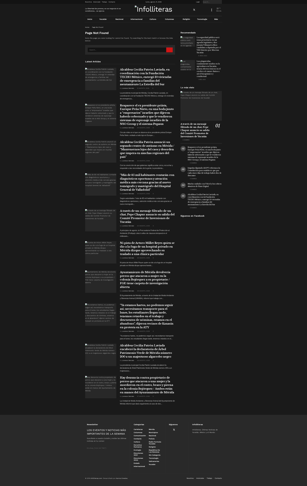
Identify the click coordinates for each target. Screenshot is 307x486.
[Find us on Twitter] (194, 9)
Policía (151, 439)
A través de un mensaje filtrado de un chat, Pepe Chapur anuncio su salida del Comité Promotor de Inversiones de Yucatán (194, 130)
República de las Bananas (154, 451)
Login (198, 2)
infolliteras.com (96, 478)
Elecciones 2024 (138, 459)
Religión (186, 19)
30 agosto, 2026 (143, 128)
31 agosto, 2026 (143, 88)
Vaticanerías (154, 461)
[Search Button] (220, 2)
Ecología (137, 450)
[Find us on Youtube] (198, 10)
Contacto (112, 2)
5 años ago (202, 56)
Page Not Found (97, 27)
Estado (137, 463)
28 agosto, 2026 (143, 291)
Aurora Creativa (121, 478)
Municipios (153, 432)
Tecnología (202, 19)
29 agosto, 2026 (143, 258)
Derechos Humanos (138, 446)
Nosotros (88, 2)
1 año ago (202, 79)
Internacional (136, 19)
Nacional (119, 19)
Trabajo (104, 2)
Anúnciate (96, 2)
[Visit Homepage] (153, 10)
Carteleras (138, 429)
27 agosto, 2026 (143, 396)
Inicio (89, 19)
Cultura (153, 19)
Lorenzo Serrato (128, 88)
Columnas (169, 19)
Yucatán (103, 19)
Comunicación (140, 436)
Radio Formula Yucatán (155, 443)
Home (87, 27)
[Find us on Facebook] (190, 10)
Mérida (152, 429)
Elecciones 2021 (138, 454)
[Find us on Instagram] (202, 10)
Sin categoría (154, 455)
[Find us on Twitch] (207, 10)
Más (216, 19)
